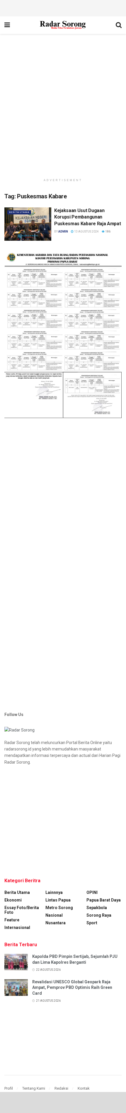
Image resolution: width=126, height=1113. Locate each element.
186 (107, 231)
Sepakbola (96, 907)
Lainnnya (54, 892)
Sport (91, 922)
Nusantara (55, 922)
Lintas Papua (58, 900)
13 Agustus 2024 (86, 231)
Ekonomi (13, 900)
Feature (11, 920)
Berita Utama (19, 212)
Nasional (54, 915)
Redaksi (61, 1088)
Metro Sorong (59, 907)
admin (63, 231)
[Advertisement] (63, 7)
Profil (8, 1088)
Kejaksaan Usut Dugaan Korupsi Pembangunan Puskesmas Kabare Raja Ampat (87, 217)
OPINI (92, 892)
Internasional (17, 927)
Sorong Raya (98, 915)
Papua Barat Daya (103, 900)
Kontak (84, 1088)
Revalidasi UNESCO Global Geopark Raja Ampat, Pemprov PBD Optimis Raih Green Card (72, 987)
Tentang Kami (33, 1088)
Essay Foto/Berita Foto (21, 910)
